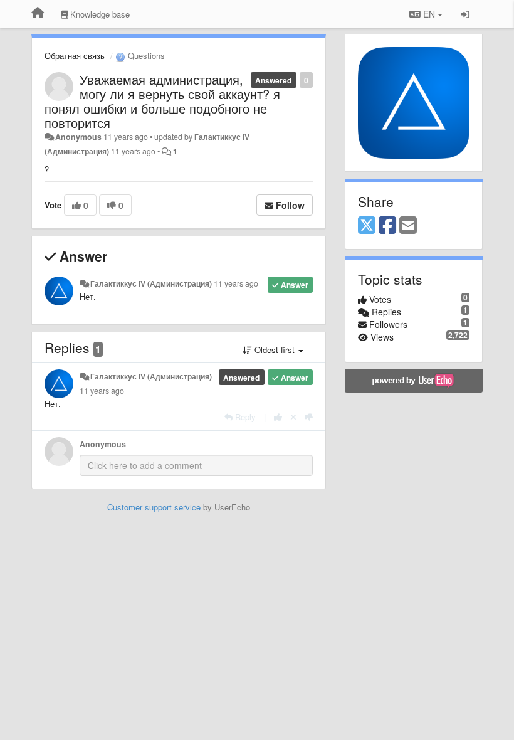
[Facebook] (387, 225)
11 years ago (236, 283)
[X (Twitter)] (366, 225)
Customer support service (154, 507)
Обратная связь (75, 55)
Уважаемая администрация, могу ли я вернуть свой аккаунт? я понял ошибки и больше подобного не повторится (162, 101)
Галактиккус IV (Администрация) (151, 283)
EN (429, 14)
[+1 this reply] (278, 417)
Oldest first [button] (274, 350)
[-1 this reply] (309, 417)
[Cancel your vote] (293, 417)
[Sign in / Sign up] (465, 13)
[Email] (408, 225)
